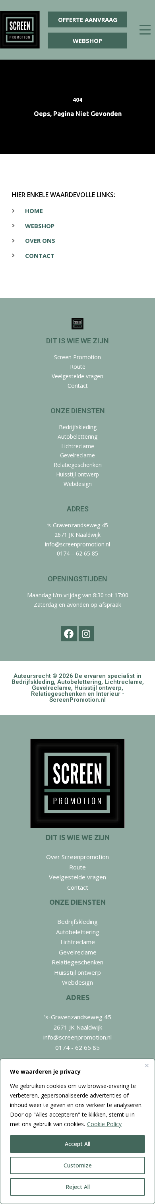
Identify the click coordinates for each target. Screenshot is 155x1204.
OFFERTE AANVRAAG (87, 19)
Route (77, 366)
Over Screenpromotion (77, 857)
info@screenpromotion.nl (77, 544)
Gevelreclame (77, 455)
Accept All (77, 1144)
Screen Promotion (77, 357)
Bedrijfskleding (78, 427)
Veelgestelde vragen (77, 376)
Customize (78, 1165)
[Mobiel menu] (145, 30)
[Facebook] (68, 633)
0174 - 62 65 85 (77, 1047)
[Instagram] (86, 633)
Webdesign (78, 484)
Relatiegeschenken (78, 464)
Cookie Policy (104, 1124)
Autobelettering (77, 436)
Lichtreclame (77, 446)
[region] (77, 1131)
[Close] (146, 1065)
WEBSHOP (87, 41)
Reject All (78, 1186)
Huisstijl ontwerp (77, 474)
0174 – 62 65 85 (77, 553)
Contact (78, 385)
